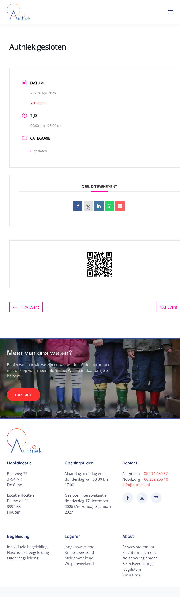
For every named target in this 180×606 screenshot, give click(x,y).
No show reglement (139, 558)
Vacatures (131, 575)
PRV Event (30, 307)
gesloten (40, 151)
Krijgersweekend (79, 552)
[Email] (120, 206)
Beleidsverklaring (137, 563)
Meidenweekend (79, 558)
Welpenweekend (79, 563)
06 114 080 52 (156, 473)
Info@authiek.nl (136, 484)
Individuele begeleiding (27, 546)
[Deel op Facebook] (77, 206)
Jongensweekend (79, 546)
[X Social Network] (88, 206)
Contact (23, 395)
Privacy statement (138, 546)
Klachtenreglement (139, 552)
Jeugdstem (131, 569)
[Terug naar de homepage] (18, 11)
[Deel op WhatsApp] (109, 206)
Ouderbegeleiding (23, 558)
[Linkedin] (99, 206)
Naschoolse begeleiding (28, 552)
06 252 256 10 (156, 479)
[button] (170, 11)
